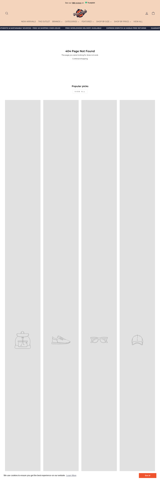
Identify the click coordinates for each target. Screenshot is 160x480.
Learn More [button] (71, 475)
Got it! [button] (147, 475)
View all (80, 91)
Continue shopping (80, 59)
